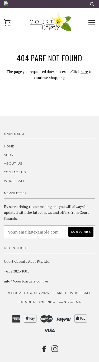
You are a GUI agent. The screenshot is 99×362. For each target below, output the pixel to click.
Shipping (47, 302)
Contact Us (70, 302)
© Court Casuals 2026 (28, 293)
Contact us (15, 172)
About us (13, 163)
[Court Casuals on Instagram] (55, 350)
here (84, 71)
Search (59, 293)
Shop (9, 155)
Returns (26, 302)
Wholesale (14, 181)
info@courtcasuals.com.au (26, 281)
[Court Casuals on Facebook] (44, 350)
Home (9, 146)
